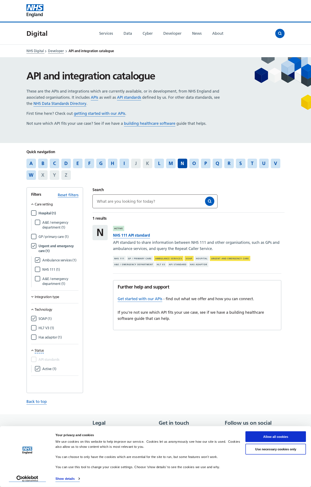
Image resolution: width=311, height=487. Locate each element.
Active (118, 228)
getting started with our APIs (99, 113)
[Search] (209, 201)
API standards (129, 97)
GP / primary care (140, 258)
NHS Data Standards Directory (59, 103)
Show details (65, 478)
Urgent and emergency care (230, 258)
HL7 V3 (161, 264)
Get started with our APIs (140, 298)
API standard (177, 264)
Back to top (36, 401)
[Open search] (280, 33)
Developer (56, 51)
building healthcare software (149, 123)
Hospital (202, 258)
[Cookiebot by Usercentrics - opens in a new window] (27, 479)
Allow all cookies (275, 436)
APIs (94, 97)
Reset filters (68, 195)
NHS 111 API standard (131, 235)
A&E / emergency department (133, 264)
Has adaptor (198, 264)
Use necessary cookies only (275, 449)
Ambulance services (168, 258)
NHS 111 (119, 258)
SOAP (189, 258)
